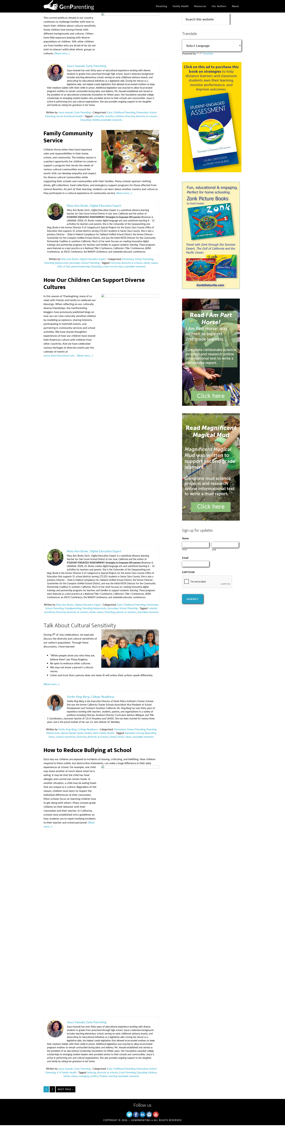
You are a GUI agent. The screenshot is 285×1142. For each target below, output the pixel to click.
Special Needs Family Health (76, 733)
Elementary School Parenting (137, 259)
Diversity (130, 116)
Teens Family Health (103, 733)
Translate (208, 53)
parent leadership (80, 266)
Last (214, 549)
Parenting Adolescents (56, 262)
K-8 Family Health (66, 1072)
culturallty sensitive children (109, 116)
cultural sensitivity (65, 736)
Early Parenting (127, 1072)
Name (185, 538)
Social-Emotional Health (69, 116)
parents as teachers (126, 612)
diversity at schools (146, 116)
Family (113, 736)
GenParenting (73, 6)
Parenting (96, 266)
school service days (113, 266)
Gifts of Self (63, 266)
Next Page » (65, 1089)
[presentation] (207, 581)
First (184, 549)
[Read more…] (62, 53)
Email (185, 558)
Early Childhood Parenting (121, 112)
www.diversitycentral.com (59, 355)
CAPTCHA (188, 572)
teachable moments (111, 119)
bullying (91, 1072)
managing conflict (88, 1076)
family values (151, 262)
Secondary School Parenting (84, 262)
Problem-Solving (108, 1076)
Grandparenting (73, 608)
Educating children (90, 119)
